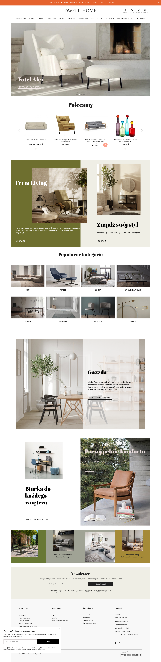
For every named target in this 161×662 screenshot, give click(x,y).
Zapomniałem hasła (89, 623)
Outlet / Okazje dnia (125, 19)
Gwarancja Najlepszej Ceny (28, 626)
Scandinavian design (63, 556)
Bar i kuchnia (83, 19)
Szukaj (125, 12)
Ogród (62, 19)
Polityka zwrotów (25, 621)
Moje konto (87, 615)
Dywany (63, 322)
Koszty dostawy (24, 618)
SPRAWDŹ (21, 241)
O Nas (53, 615)
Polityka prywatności (26, 623)
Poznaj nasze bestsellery (59, 621)
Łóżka (98, 290)
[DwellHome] (80, 10)
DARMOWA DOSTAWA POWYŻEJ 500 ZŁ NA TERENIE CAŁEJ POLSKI (80, 3)
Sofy (28, 290)
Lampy (133, 322)
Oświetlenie (51, 19)
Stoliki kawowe (133, 290)
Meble (41, 19)
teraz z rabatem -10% (99, 398)
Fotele (63, 290)
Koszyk (145, 12)
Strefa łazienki (97, 19)
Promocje (110, 19)
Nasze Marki (141, 19)
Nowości (32, 19)
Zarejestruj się (88, 620)
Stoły (28, 322)
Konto (132, 12)
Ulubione (139, 12)
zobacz (102, 241)
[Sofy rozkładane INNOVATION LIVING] (98, 546)
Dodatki (71, 19)
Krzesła (98, 322)
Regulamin (22, 615)
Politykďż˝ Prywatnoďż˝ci (78, 592)
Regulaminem (59, 592)
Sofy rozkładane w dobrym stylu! (132, 556)
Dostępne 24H (20, 19)
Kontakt (54, 618)
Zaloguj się (86, 617)
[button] (77, 94)
